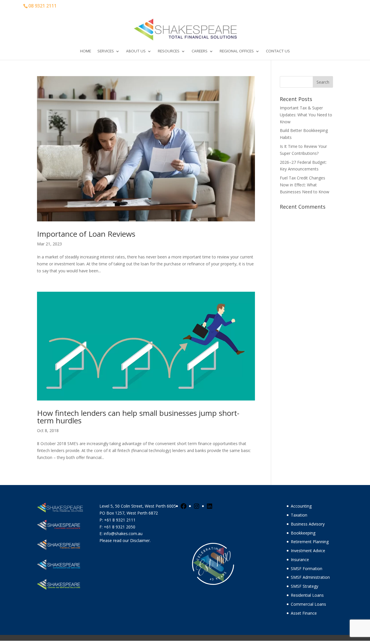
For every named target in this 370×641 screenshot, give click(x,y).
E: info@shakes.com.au (121, 533)
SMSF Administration (310, 577)
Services (105, 51)
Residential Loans (307, 595)
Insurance (300, 559)
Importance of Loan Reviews (86, 234)
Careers (200, 51)
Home (85, 51)
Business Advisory (308, 524)
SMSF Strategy (304, 586)
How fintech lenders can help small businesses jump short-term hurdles (138, 417)
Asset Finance (304, 613)
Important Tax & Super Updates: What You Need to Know (306, 114)
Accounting (301, 506)
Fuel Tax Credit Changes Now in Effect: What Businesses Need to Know (304, 184)
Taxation (299, 515)
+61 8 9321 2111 (120, 520)
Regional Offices (237, 51)
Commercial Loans (308, 604)
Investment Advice (308, 550)
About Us (136, 51)
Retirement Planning (310, 541)
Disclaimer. (140, 540)
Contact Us (278, 51)
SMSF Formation (306, 568)
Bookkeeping (303, 533)
